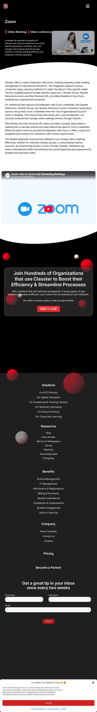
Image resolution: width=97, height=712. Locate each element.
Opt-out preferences (38, 709)
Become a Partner (48, 567)
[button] (93, 682)
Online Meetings (17, 31)
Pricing (49, 553)
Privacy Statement (53, 709)
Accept (48, 703)
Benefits (48, 471)
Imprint (63, 709)
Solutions (48, 385)
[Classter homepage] (5, 6)
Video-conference (41, 31)
